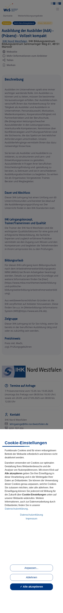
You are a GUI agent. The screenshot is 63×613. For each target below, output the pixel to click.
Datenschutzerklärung (16, 508)
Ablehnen (31, 577)
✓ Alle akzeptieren (31, 586)
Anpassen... (31, 567)
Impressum (31, 518)
